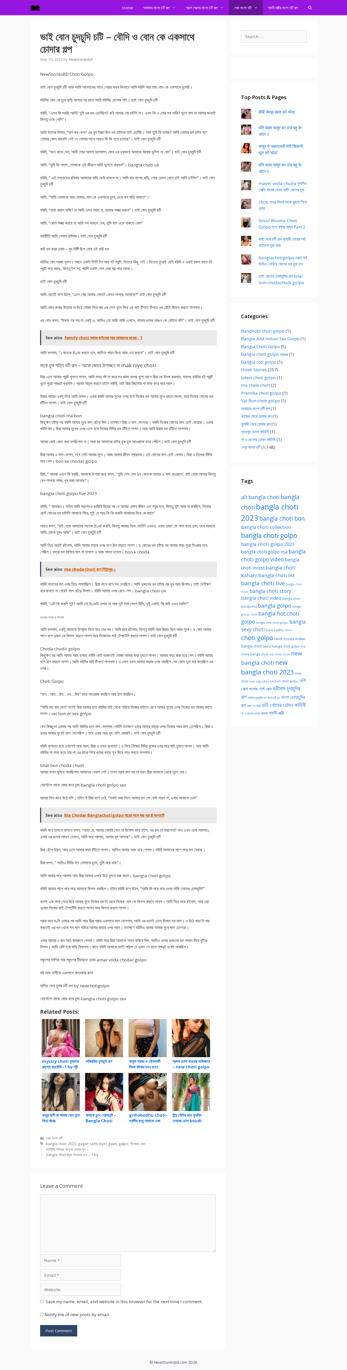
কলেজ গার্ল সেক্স (260, 689)
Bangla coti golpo (258, 362)
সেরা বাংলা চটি (242, 7)
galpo (123, 1143)
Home (127, 7)
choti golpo (257, 638)
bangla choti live (263, 583)
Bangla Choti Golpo (260, 346)
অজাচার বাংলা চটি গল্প (156, 7)
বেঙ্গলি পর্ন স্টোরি (254, 706)
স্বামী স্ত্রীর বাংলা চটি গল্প (283, 7)
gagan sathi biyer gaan (97, 1143)
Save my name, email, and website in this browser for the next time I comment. (124, 1301)
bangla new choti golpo (272, 622)
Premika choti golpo (261, 393)
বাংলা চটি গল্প (273, 698)
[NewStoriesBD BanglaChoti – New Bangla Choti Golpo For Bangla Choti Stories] (36, 7)
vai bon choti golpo (284, 681)
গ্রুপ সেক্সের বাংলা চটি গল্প (201, 7)
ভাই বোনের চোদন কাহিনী (284, 705)
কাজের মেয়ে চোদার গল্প (256, 416)
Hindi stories (284, 638)
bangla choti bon (282, 518)
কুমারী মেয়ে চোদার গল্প (256, 424)
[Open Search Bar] (310, 7)
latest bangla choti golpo (281, 646)
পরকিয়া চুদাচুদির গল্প (257, 698)
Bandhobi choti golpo (263, 331)
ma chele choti (255, 385)
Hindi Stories (254, 370)
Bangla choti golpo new (264, 354)
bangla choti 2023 (61, 1143)
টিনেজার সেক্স (137, 1143)
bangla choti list (276, 575)
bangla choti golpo (269, 535)
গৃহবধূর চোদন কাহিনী (255, 432)
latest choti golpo (258, 377)
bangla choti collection (266, 527)
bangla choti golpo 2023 (267, 544)
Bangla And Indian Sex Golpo (270, 339)
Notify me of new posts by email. (77, 1314)
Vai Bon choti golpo (260, 401)
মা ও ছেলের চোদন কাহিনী (258, 439)
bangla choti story (270, 591)
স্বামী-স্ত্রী (276, 713)
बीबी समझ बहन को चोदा (277, 112)
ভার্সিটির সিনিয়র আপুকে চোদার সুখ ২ (67, 1149)
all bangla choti (260, 497)
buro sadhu (275, 630)
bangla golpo (274, 605)
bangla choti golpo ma (264, 552)
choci (288, 630)
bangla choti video (261, 598)
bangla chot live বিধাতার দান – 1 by (72, 1154)
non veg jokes (259, 681)
